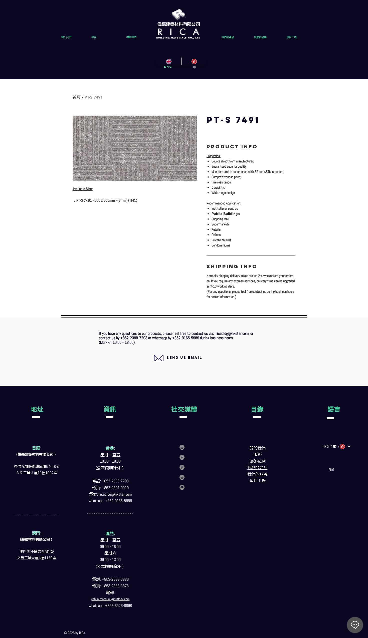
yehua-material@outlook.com (110, 599)
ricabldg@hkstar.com (232, 333)
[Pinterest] (182, 467)
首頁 (77, 97)
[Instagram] (182, 477)
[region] (178, 363)
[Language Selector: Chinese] (345, 446)
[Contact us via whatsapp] (182, 447)
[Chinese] (194, 61)
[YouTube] (182, 487)
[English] (168, 61)
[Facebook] (182, 457)
